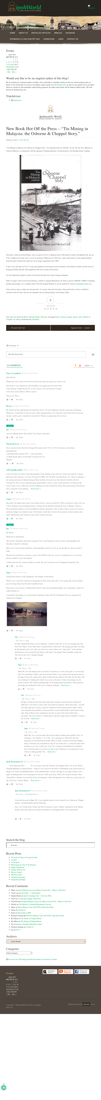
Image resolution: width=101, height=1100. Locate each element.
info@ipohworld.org (61, 85)
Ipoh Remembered (32, 794)
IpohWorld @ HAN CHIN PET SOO (25, 39)
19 (9, 67)
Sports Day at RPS (24, 913)
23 (16, 67)
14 (12, 64)
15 (14, 64)
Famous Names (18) (18, 870)
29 (14, 69)
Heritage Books (34, 317)
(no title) (14, 860)
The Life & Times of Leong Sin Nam (24, 857)
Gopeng (63, 317)
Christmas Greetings (18, 877)
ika (27, 140)
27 (10, 69)
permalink (35, 319)
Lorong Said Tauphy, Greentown (29, 898)
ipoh (80, 317)
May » (14, 72)
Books (26, 317)
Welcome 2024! (16, 874)
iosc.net (86, 1004)
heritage (69, 317)
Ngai (27, 640)
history (75, 317)
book (57, 317)
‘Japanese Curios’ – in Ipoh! (81, 328)
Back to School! (16, 872)
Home (12, 33)
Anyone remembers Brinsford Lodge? (29, 924)
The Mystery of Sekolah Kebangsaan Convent (35, 904)
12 (9, 64)
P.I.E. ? (18, 930)
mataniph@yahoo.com (84, 284)
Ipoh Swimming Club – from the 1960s (37, 896)
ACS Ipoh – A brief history (31, 893)
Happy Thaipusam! (17, 867)
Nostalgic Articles (40, 33)
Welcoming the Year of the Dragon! (23, 865)
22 (14, 67)
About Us (23, 33)
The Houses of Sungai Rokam (31, 918)
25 (7, 69)
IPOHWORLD (24, 6)
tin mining (17, 319)
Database (70, 33)
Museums (44, 317)
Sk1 (30, 668)
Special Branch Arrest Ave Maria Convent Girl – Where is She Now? (42, 890)
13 (10, 64)
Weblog (58, 33)
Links (60, 39)
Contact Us (72, 39)
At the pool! (15, 862)
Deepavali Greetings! (18, 879)
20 (10, 67)
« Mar (8, 72)
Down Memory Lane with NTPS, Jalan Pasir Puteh (35, 907)
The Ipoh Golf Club (17, 328)
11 (7, 64)
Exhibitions (48, 39)
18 (7, 67)
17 (17, 64)
